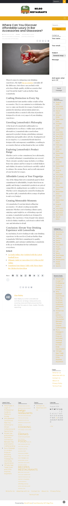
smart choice (24, 472)
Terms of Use (57, 386)
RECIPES (24, 467)
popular (26, 460)
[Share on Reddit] (34, 275)
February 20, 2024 (8, 34)
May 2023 (59, 213)
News (58, 253)
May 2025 (59, 136)
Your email (56, 45)
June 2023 (59, 211)
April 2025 (59, 138)
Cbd (57, 236)
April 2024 (59, 177)
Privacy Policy (57, 383)
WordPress (28, 503)
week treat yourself (26, 486)
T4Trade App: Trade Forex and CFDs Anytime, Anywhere (9, 469)
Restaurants (60, 259)
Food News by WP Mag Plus (43, 503)
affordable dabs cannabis (24, 405)
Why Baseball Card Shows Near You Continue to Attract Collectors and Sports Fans (60, 300)
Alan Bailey (18, 295)
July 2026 (59, 106)
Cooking (59, 238)
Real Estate (60, 255)
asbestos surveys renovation (24, 408)
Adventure (60, 232)
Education (59, 245)
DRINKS (23, 434)
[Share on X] (17, 275)
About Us (55, 381)
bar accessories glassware (11, 36)
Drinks (18, 34)
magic (19, 455)
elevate (19, 436)
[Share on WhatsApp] (25, 275)
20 (56, 418)
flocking (23, 439)
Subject (55, 53)
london (26, 453)
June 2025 (59, 134)
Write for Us (56, 373)
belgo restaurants (25, 411)
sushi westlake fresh (25, 474)
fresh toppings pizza (22, 444)
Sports (58, 266)
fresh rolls (29, 441)
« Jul (51, 426)
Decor (58, 240)
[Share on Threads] (42, 275)
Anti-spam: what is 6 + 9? (58, 79)
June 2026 (59, 109)
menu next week (25, 455)
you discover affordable (10, 38)
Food (57, 247)
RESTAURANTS (28, 469)
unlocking (20, 483)
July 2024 (59, 174)
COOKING (24, 427)
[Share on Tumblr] (38, 275)
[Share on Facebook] (13, 275)
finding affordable (26, 436)
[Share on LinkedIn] (21, 275)
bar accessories (27, 83)
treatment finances (22, 477)
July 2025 (59, 132)
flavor (19, 439)
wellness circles (21, 488)
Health (58, 249)
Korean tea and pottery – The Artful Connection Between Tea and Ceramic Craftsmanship (61, 319)
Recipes (58, 257)
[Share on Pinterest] (30, 275)
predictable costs (22, 462)
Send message (59, 89)
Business (59, 234)
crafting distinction (27, 36)
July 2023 (59, 208)
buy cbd (23, 418)
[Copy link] (7, 279)
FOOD (22, 441)
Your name (56, 38)
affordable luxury (28, 34)
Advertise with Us (58, 375)
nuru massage (22, 458)
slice (19, 472)
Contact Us (56, 378)
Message (55, 60)
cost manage (21, 429)
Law (57, 251)
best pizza (20, 415)
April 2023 (59, 215)
